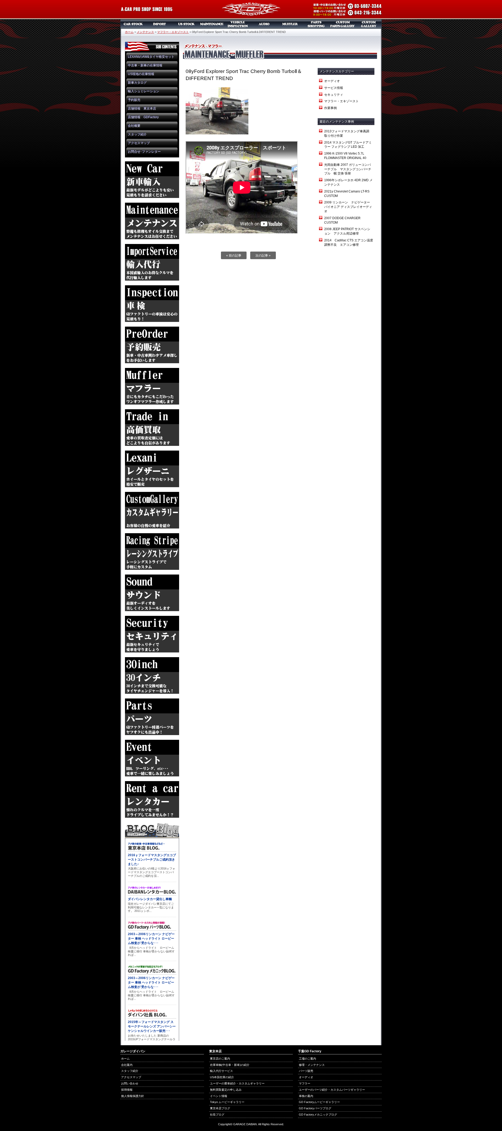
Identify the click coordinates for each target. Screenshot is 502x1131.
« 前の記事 (233, 255)
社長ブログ (217, 1114)
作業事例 (330, 108)
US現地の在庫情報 (141, 74)
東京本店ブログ (220, 1108)
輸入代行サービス (221, 1070)
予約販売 (134, 100)
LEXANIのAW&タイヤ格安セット (151, 57)
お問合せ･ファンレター (144, 152)
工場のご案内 (307, 1058)
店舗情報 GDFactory (143, 117)
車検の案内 (306, 1096)
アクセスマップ (139, 143)
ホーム (129, 31)
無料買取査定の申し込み (226, 1089)
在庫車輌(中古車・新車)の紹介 (229, 1064)
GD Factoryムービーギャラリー (319, 1102)
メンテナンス (212, 24)
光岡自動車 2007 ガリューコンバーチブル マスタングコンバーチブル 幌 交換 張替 (347, 169)
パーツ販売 (316, 24)
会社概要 (134, 126)
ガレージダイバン (251, 9)
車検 (238, 24)
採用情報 (127, 1089)
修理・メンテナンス (312, 1064)
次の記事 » (263, 255)
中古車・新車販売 (133, 24)
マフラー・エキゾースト (173, 31)
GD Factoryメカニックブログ (318, 1114)
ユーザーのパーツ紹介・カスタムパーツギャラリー (332, 1089)
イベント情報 (218, 1096)
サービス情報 (333, 88)
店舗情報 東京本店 (142, 108)
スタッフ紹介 (137, 134)
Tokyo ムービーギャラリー (227, 1102)
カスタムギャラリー (369, 24)
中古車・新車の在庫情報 (145, 65)
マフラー (290, 24)
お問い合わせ (129, 1083)
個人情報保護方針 (132, 1096)
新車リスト (159, 24)
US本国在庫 (186, 24)
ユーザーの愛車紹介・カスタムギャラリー (237, 1083)
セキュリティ (333, 94)
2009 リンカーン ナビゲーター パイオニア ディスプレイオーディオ (348, 207)
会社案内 (127, 1064)
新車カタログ (137, 82)
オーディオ (264, 24)
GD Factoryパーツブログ (315, 1108)
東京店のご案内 (220, 1058)
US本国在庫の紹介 (222, 1077)
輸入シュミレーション (143, 91)
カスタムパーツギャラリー (342, 24)
